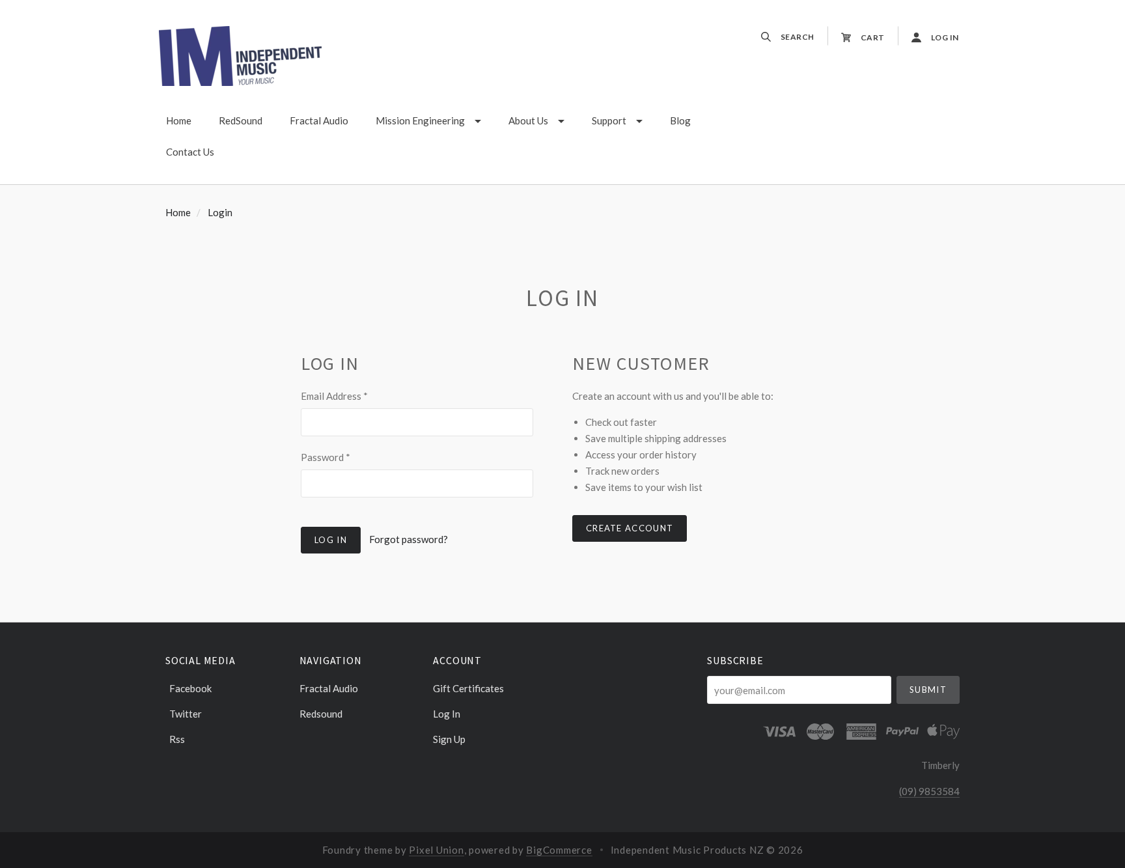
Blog (680, 120)
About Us (528, 120)
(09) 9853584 (929, 791)
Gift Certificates (468, 688)
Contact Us (190, 152)
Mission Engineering (420, 120)
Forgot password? (408, 539)
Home (178, 120)
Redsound (320, 713)
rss (177, 738)
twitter (185, 714)
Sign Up (449, 738)
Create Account (629, 528)
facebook (190, 688)
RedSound (240, 120)
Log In (446, 714)
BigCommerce (559, 850)
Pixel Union (436, 850)
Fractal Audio (319, 120)
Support (609, 120)
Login (220, 212)
